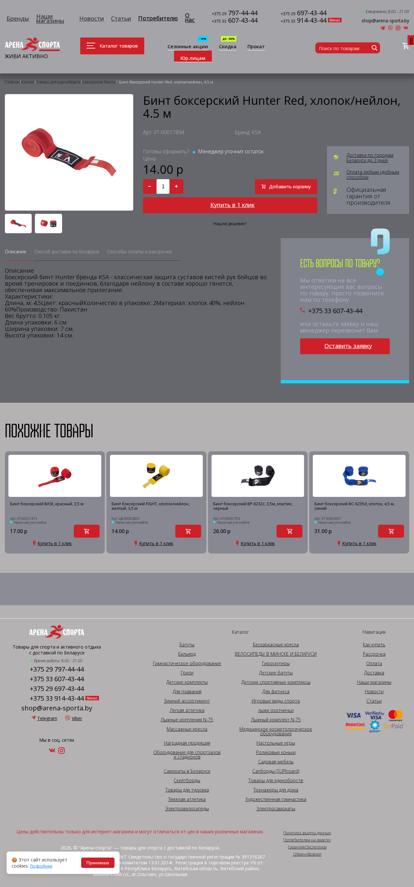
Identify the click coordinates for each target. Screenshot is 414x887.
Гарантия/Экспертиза (307, 847)
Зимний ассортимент (187, 701)
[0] (405, 46)
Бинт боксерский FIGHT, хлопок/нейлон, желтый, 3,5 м (151, 506)
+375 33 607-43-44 (335, 311)
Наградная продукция (187, 743)
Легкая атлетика (187, 710)
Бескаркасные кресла (276, 644)
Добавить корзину (290, 186)
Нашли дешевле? (229, 224)
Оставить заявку (348, 346)
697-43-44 (303, 13)
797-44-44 (234, 13)
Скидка (227, 46)
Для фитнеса (275, 691)
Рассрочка (374, 654)
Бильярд (187, 654)
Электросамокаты (275, 808)
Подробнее (41, 866)
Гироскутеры (276, 663)
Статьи (121, 18)
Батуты (187, 644)
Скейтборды (187, 780)
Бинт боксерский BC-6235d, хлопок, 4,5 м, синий (354, 506)
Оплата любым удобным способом (372, 175)
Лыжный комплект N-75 (276, 719)
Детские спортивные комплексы (275, 682)
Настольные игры (275, 743)
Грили (187, 673)
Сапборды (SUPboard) (275, 771)
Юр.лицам (192, 58)
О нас (190, 17)
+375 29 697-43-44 (57, 688)
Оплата (374, 663)
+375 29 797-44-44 (57, 669)
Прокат (256, 46)
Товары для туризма (187, 790)
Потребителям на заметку (307, 840)
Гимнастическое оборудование (187, 663)
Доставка (374, 673)
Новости (91, 18)
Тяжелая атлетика (187, 799)
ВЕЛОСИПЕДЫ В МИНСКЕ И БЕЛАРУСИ (276, 654)
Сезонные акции (188, 46)
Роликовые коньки (276, 752)
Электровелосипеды (187, 808)
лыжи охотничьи (276, 710)
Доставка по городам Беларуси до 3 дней (369, 158)
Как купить (374, 644)
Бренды (17, 18)
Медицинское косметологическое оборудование (275, 731)
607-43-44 (234, 21)
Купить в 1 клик (232, 205)
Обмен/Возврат (307, 854)
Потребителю (158, 18)
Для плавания (187, 691)
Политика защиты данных (307, 833)
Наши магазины (50, 18)
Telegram (47, 718)
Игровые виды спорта (276, 701)
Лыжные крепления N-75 (187, 719)
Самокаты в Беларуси (187, 771)
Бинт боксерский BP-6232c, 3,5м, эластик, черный (252, 506)
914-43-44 (303, 21)
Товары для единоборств (275, 780)
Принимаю (97, 862)
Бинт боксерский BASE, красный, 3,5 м (46, 504)
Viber (77, 718)
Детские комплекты (187, 682)
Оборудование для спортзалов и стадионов (187, 754)
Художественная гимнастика (275, 799)
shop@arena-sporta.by (385, 20)
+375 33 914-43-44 (57, 698)
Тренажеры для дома (275, 790)
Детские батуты (276, 673)
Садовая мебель (276, 762)
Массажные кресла (187, 729)
